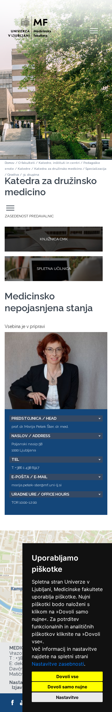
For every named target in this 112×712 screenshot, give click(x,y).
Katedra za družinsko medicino (58, 168)
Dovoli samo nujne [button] (67, 686)
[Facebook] (12, 703)
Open (94, 30)
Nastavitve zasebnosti (58, 664)
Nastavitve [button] (67, 697)
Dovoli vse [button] (67, 676)
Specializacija (96, 168)
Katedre (24, 168)
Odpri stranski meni (11, 208)
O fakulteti (26, 162)
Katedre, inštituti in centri (59, 162)
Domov (9, 162)
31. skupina (31, 174)
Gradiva (13, 174)
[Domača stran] (38, 25)
